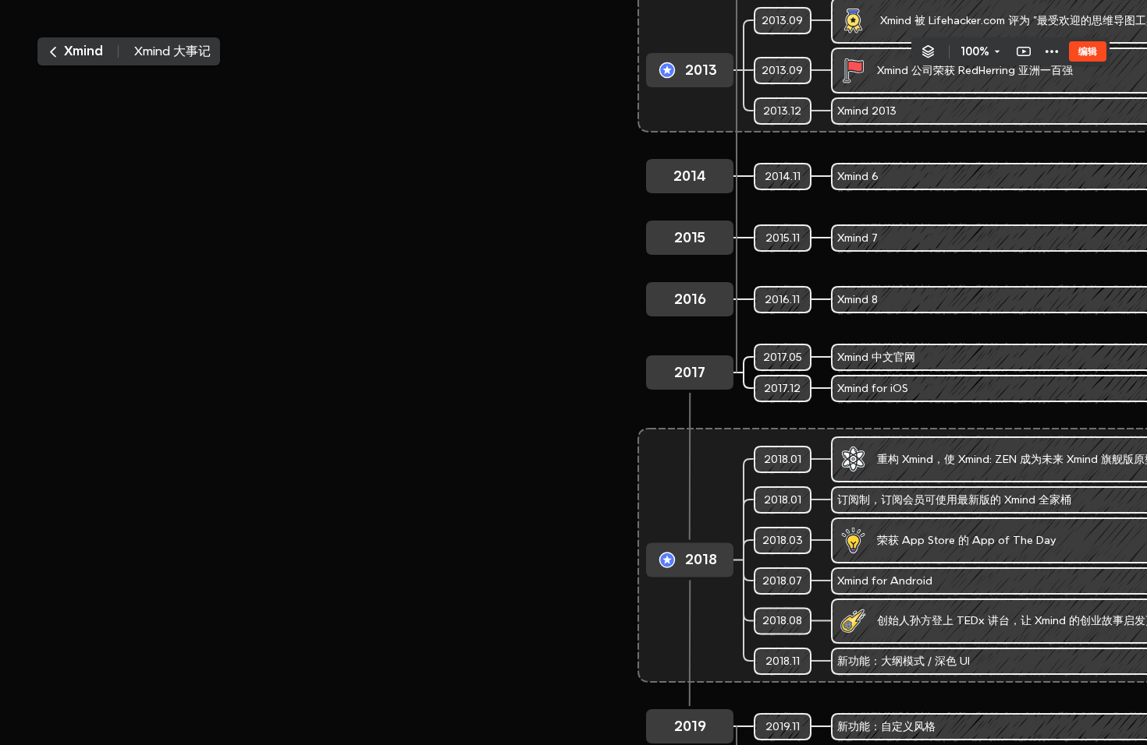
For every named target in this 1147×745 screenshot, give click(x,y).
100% (975, 51)
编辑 (1087, 51)
